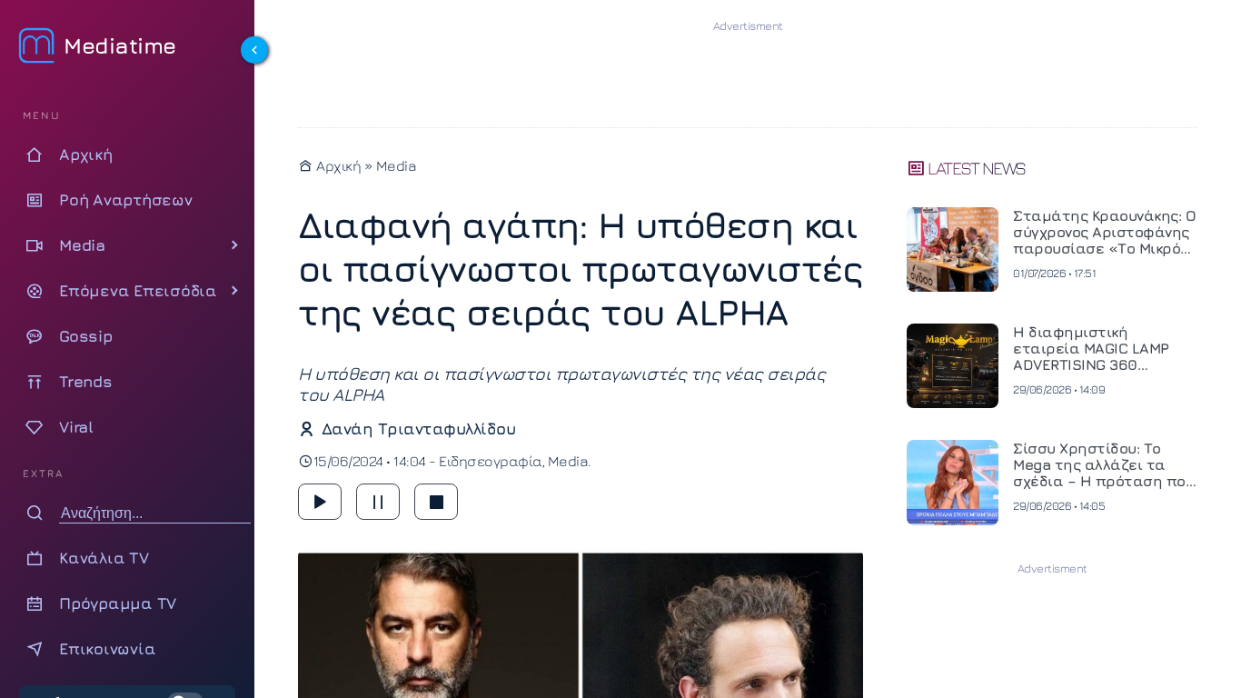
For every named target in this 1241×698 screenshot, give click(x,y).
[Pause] (378, 502)
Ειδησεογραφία (490, 461)
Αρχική (337, 165)
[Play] (320, 502)
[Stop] (436, 502)
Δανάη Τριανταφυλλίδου (418, 428)
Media (396, 165)
